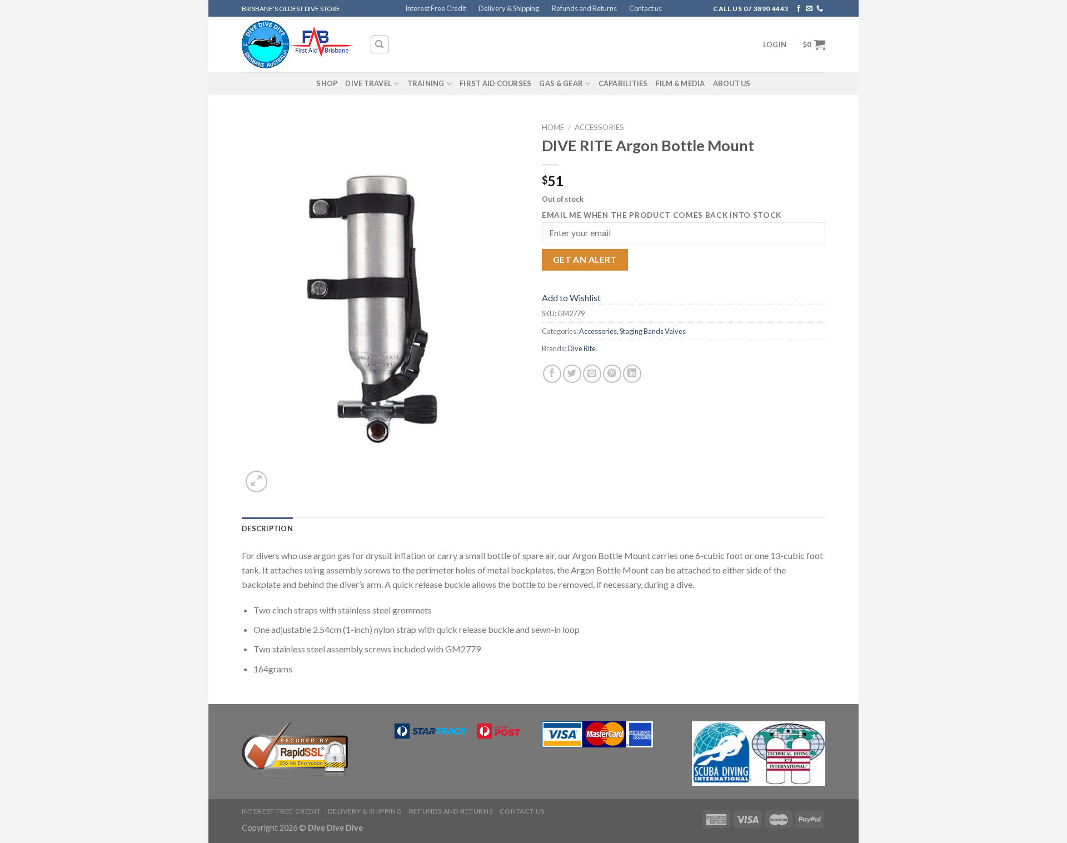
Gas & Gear (561, 83)
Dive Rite (581, 348)
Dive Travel (368, 83)
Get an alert (585, 260)
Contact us (645, 8)
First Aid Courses (495, 83)
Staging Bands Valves (653, 331)
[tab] (267, 528)
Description (267, 528)
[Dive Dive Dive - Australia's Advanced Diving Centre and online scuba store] (297, 45)
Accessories (599, 127)
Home (553, 127)
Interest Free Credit (435, 8)
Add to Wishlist (571, 297)
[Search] (380, 44)
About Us (732, 83)
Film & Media (680, 83)
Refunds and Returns (584, 8)
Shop (326, 83)
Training (426, 83)
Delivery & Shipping (508, 8)
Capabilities (623, 83)
